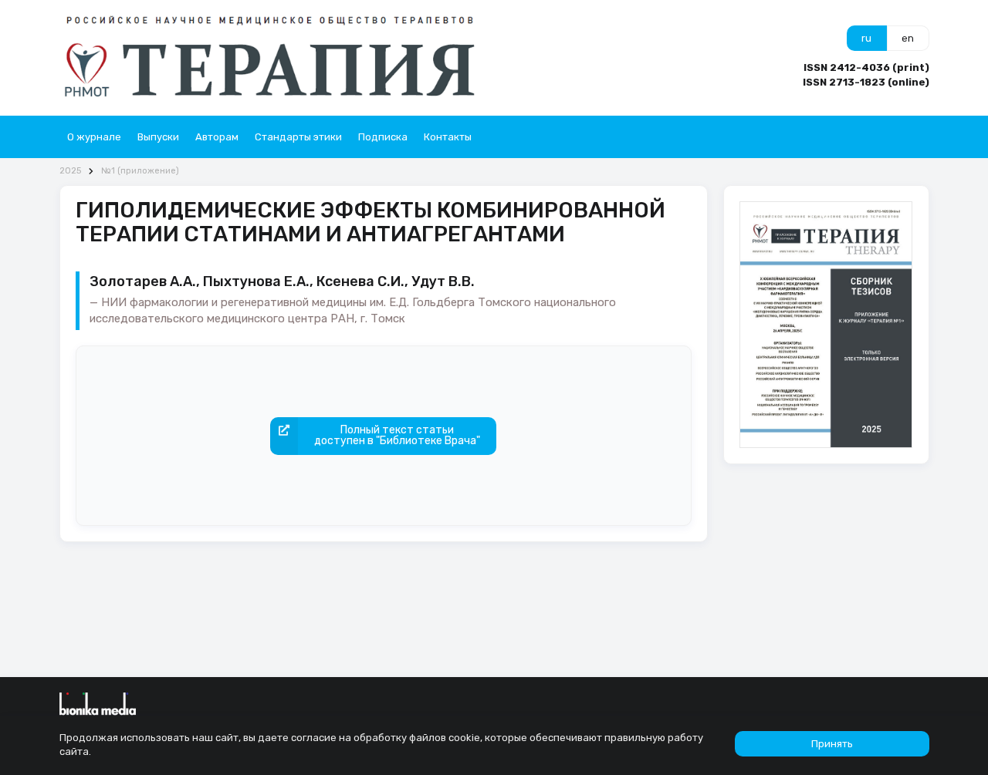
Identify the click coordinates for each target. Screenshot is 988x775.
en (908, 38)
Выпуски (158, 137)
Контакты (448, 137)
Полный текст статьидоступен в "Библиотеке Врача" (397, 435)
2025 (70, 171)
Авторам (217, 137)
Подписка (383, 137)
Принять (832, 744)
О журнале (94, 137)
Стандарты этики (298, 137)
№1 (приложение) (140, 171)
